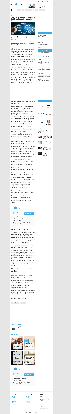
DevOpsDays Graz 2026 (42, 35)
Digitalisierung (16, 302)
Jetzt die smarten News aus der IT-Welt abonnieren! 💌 (18, 212)
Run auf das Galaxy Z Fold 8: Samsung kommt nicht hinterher (47, 131)
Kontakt (13, 396)
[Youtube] (51, 7)
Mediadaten (28, 396)
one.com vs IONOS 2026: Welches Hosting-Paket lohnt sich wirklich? (29, 360)
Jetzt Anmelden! (29, 213)
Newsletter (28, 401)
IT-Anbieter (28, 402)
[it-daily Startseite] (19, 4)
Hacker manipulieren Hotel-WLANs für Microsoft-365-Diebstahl (47, 154)
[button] (13, 10)
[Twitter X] (49, 7)
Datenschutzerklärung (16, 223)
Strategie (23, 302)
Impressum (14, 401)
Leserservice (28, 398)
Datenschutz (14, 398)
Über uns (13, 397)
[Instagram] (45, 7)
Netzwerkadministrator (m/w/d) (43, 56)
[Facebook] (47, 7)
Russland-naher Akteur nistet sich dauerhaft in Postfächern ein (47, 142)
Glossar (27, 397)
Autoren (27, 404)
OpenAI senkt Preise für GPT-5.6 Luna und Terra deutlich (47, 137)
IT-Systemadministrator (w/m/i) (43, 52)
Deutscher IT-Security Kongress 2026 (44, 39)
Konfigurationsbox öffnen (44, 406)
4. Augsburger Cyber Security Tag (44, 44)
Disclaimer (14, 402)
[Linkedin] (42, 7)
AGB (13, 400)
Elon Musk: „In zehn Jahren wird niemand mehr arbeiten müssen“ (47, 148)
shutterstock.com (45, 408)
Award (27, 400)
